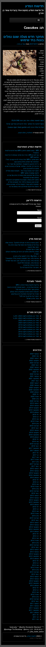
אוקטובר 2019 (34, 408)
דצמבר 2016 (34, 468)
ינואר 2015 (35, 520)
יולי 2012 (36, 587)
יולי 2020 (36, 394)
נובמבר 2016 (34, 471)
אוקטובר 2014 (34, 527)
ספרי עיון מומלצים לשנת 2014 (28, 336)
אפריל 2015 (35, 513)
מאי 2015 (35, 511)
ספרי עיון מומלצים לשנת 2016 (28, 331)
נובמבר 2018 (34, 430)
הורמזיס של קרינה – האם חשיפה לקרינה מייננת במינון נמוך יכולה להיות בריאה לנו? (23, 288)
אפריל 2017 (35, 459)
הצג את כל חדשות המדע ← (34, 190)
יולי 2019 (36, 414)
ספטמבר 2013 (34, 556)
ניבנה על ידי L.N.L (36, 638)
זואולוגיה (29, 132)
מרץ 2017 (35, 462)
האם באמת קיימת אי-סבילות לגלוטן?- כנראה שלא (22, 242)
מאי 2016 (35, 484)
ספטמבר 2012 (34, 583)
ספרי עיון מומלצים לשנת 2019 (28, 325)
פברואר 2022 (34, 374)
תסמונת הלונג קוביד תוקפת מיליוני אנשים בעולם (22, 184)
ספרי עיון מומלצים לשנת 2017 (28, 329)
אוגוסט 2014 (34, 531)
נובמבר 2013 (34, 551)
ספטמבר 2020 (34, 390)
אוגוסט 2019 (34, 412)
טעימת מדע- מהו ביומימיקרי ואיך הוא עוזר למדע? (22, 260)
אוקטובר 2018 (34, 432)
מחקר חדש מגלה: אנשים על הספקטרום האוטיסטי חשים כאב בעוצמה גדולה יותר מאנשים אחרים (22, 181)
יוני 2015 (36, 509)
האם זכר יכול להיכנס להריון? (29, 267)
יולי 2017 (36, 453)
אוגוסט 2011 (34, 612)
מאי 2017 (35, 457)
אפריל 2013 (35, 567)
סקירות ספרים (34, 312)
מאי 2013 (35, 565)
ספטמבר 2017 (34, 448)
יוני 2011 (36, 617)
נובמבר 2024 (34, 354)
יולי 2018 (36, 439)
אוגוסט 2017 (34, 450)
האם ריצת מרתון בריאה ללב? (29, 296)
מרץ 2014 (35, 542)
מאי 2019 (35, 419)
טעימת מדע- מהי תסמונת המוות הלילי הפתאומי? (22, 258)
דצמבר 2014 (34, 522)
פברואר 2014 (34, 545)
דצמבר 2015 (34, 495)
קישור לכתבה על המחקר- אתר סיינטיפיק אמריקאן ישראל (25, 124)
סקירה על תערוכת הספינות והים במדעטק (25, 294)
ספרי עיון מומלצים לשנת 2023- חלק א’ (26, 318)
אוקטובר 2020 (34, 387)
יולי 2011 (36, 614)
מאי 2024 (35, 356)
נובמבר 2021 (34, 376)
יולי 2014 (36, 533)
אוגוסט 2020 (34, 392)
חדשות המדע (31, 636)
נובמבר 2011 (34, 605)
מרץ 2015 (35, 515)
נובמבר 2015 (34, 497)
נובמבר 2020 (34, 385)
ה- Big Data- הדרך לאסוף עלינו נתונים (26, 256)
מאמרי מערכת (34, 281)
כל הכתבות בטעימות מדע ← (34, 271)
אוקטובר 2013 (34, 554)
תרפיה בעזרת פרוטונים (31, 265)
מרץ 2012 (35, 596)
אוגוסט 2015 (34, 504)
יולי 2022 (36, 372)
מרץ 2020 (35, 399)
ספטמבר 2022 (34, 369)
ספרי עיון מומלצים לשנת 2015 (28, 334)
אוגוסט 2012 (34, 585)
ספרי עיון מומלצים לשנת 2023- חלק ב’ (26, 316)
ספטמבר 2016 (34, 475)
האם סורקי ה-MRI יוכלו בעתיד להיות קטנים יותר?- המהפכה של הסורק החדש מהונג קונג (22, 160)
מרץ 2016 (35, 488)
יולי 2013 (36, 560)
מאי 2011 (35, 619)
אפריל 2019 (35, 421)
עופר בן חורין (21, 44)
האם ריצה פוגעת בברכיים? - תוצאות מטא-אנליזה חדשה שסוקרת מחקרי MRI (22, 172)
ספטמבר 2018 (34, 435)
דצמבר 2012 (34, 576)
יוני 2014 (36, 536)
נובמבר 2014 (34, 524)
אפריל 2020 (35, 396)
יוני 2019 (36, 417)
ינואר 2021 (35, 381)
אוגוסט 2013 (34, 558)
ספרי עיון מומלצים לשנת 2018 (28, 327)
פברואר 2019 (34, 426)
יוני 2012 (36, 590)
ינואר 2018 (35, 446)
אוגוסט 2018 (34, 437)
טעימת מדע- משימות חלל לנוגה (28, 263)
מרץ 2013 (35, 569)
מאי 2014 (35, 538)
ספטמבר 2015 (34, 502)
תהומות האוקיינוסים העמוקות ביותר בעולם (24, 291)
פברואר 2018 (34, 444)
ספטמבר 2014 (34, 529)
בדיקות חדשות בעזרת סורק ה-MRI (27, 285)
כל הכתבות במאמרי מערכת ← (33, 302)
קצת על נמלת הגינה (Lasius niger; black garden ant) (26, 127)
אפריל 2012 (35, 594)
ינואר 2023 (35, 365)
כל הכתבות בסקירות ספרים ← (33, 339)
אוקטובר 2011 (34, 608)
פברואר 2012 (34, 599)
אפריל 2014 (35, 540)
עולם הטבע (22, 132)
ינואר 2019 (35, 428)
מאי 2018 (35, 441)
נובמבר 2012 (34, 578)
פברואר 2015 (34, 518)
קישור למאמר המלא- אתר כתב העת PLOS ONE (28, 120)
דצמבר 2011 (34, 603)
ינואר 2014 (35, 547)
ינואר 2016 (35, 493)
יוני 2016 (36, 482)
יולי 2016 (36, 480)
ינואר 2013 (35, 574)
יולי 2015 (36, 506)
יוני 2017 (36, 455)
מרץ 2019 (35, 423)
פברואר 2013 (34, 572)
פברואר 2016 (34, 491)
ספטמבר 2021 (34, 378)
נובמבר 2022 (34, 367)
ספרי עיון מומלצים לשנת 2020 (28, 322)
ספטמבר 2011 (34, 610)
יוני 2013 (36, 563)
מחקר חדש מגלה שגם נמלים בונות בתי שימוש (23, 38)
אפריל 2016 (35, 486)
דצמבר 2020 (34, 383)
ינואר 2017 (35, 466)
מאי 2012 (35, 592)
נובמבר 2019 (34, 405)
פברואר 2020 (34, 401)
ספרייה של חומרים (32, 249)
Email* (39, 218)
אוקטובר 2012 (34, 581)
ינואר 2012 (35, 601)
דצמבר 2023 (34, 358)
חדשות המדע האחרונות (29, 146)
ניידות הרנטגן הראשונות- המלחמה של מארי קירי (23, 164)
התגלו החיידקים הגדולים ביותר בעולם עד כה (24, 186)
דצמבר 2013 (34, 549)
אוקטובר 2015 (34, 500)
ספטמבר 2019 (34, 410)
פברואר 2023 (34, 363)
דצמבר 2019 (34, 403)
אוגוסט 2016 (34, 477)
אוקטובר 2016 (34, 473)
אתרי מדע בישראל (33, 298)
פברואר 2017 (34, 464)
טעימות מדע (35, 238)
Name (39, 210)
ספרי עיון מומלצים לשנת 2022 (28, 320)
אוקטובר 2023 (34, 360)
